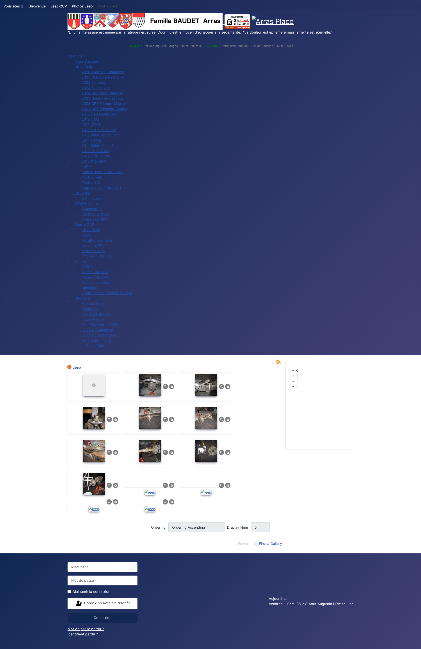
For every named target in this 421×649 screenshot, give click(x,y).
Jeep (77, 367)
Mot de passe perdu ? (86, 629)
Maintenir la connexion (91, 591)
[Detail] (165, 386)
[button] (323, 370)
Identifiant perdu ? (83, 634)
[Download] (171, 386)
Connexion (102, 617)
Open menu (77, 56)
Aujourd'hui (278, 598)
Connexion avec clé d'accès (106, 603)
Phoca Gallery (270, 543)
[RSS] (278, 361)
